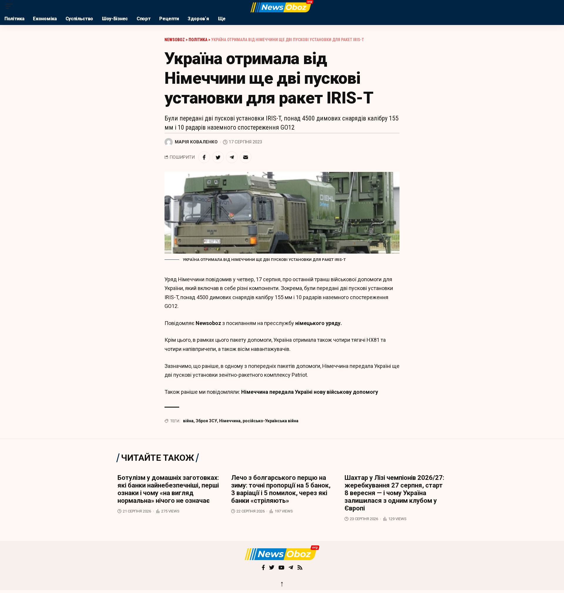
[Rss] (300, 568)
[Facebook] (263, 568)
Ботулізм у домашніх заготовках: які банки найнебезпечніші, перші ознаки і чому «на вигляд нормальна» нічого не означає (168, 489)
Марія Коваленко (196, 142)
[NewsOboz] (282, 6)
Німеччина (230, 420)
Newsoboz (208, 323)
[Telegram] (290, 568)
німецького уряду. (318, 323)
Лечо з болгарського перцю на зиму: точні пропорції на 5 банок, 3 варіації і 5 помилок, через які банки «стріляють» (280, 489)
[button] (11, 6)
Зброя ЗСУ (206, 420)
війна (188, 420)
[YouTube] (281, 568)
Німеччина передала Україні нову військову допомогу (309, 392)
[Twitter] (271, 568)
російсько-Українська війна (270, 420)
